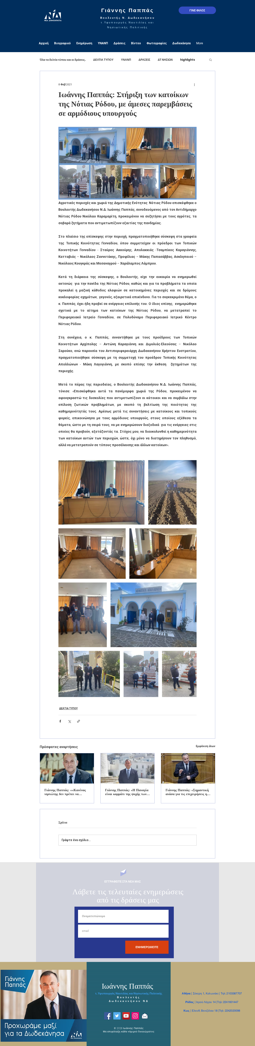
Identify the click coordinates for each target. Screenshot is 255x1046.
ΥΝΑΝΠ (126, 60)
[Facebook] (107, 1015)
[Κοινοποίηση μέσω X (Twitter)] (69, 721)
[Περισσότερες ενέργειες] (194, 84)
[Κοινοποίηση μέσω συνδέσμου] (78, 721)
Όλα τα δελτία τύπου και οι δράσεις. (63, 60)
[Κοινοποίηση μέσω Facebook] (60, 721)
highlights (187, 60)
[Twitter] (117, 1015)
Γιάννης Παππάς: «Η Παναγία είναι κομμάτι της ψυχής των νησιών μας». (126, 792)
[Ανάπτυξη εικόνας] (101, 492)
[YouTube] (126, 1015)
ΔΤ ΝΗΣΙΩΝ (165, 60)
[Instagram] (135, 1015)
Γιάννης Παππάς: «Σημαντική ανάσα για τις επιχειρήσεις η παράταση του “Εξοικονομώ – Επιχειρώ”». (187, 792)
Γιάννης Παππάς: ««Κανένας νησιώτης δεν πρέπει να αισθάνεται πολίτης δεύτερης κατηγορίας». (65, 792)
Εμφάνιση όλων (205, 746)
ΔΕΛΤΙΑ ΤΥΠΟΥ (103, 60)
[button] (210, 59)
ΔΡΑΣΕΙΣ (144, 60)
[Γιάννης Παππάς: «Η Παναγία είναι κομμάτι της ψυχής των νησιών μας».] (128, 768)
